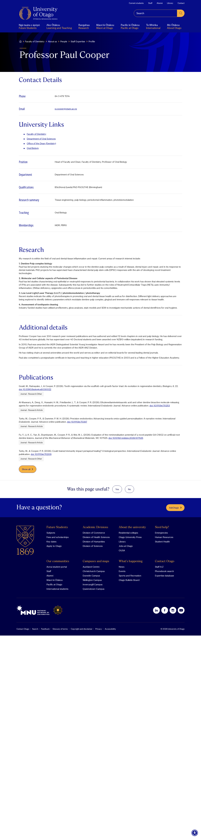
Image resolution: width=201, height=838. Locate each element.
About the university (132, 527)
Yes (117, 489)
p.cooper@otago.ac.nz (66, 109)
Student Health (162, 541)
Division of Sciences (93, 546)
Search (35, 629)
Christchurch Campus (94, 571)
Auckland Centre (91, 567)
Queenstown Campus (93, 589)
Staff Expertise (78, 41)
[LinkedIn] (156, 610)
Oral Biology (33, 148)
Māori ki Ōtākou (54, 580)
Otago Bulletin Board (129, 580)
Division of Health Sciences (96, 537)
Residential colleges (128, 533)
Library (170, 3)
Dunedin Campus (91, 575)
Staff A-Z (159, 567)
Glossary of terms (60, 629)
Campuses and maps (96, 561)
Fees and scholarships (57, 537)
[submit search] (181, 13)
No (129, 489)
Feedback (45, 629)
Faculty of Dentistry (34, 41)
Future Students (57, 527)
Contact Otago (164, 561)
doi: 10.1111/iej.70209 (41, 454)
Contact (181, 3)
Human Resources (164, 537)
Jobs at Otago (126, 546)
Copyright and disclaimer (81, 629)
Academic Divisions (95, 527)
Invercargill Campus (92, 584)
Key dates (51, 541)
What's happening (130, 561)
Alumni (160, 3)
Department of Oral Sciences (41, 138)
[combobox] (155, 13)
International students (57, 589)
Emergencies (161, 533)
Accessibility (110, 629)
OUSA (122, 550)
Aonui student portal (56, 567)
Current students (136, 3)
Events (122, 571)
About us (52, 41)
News (121, 567)
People (63, 41)
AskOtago (174, 507)
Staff (150, 3)
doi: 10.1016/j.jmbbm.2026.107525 (125, 438)
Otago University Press (130, 537)
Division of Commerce (94, 533)
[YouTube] (181, 610)
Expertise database (164, 575)
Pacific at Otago (54, 584)
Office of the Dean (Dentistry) (41, 143)
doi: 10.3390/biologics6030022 (35, 389)
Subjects (50, 533)
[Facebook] (164, 610)
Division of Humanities (94, 541)
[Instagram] (173, 610)
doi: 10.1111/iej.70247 (77, 422)
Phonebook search (164, 571)
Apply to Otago (54, 546)
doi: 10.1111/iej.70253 (159, 405)
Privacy (98, 629)
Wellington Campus (92, 580)
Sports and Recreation (130, 575)
